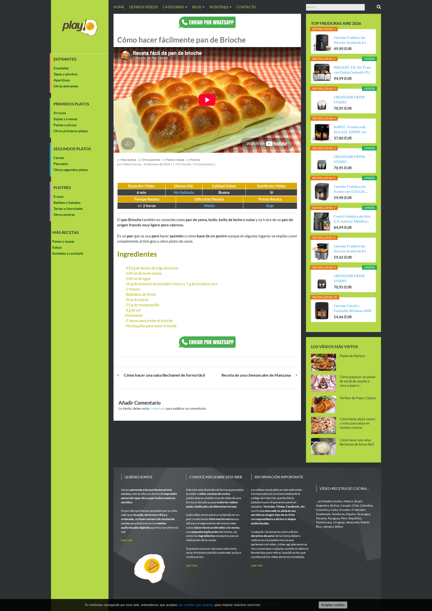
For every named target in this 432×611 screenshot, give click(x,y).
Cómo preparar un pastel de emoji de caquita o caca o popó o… (357, 381)
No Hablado (184, 192)
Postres (62, 187)
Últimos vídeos (143, 7)
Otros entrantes (66, 86)
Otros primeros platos (71, 131)
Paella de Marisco (352, 356)
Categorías (173, 7)
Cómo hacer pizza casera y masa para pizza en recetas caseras (357, 423)
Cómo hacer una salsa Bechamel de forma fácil (164, 375)
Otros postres (64, 214)
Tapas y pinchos (66, 74)
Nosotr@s (219, 7)
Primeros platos (71, 104)
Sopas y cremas (65, 119)
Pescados (61, 164)
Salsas (57, 247)
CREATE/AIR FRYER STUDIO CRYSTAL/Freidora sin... (352, 100)
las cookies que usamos (196, 605)
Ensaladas (61, 68)
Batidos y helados (67, 202)
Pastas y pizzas (65, 125)
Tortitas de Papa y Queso (358, 398)
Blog (196, 7)
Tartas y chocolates (68, 208)
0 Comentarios (204, 164)
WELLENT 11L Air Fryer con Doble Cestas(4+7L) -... (352, 70)
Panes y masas (63, 241)
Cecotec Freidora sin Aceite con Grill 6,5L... (351, 189)
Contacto (246, 7)
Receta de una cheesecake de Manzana (256, 375)
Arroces (60, 113)
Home (119, 7)
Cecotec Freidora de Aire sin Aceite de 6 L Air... (350, 40)
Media (209, 205)
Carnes (59, 158)
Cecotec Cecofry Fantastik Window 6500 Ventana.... (352, 308)
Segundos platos (72, 148)
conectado (157, 408)
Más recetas (65, 232)
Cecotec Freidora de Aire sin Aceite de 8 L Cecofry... (350, 249)
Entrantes (65, 59)
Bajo (270, 205)
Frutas (59, 196)
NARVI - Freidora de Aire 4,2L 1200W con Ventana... (350, 129)
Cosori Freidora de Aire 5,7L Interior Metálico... (352, 218)
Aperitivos (62, 80)
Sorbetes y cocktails (67, 253)
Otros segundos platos (71, 170)
